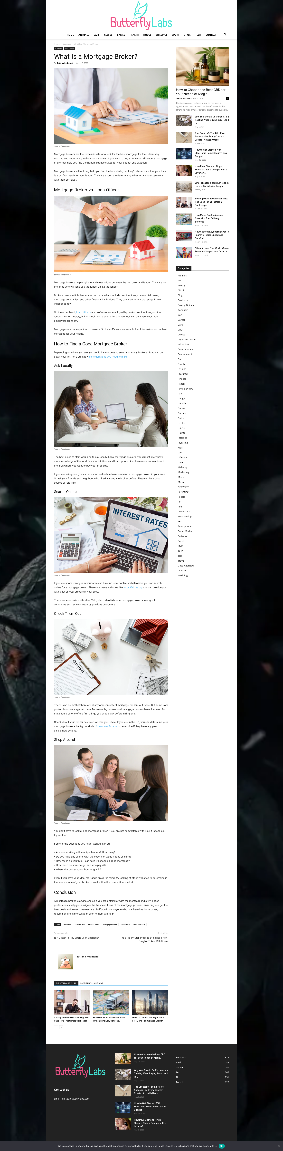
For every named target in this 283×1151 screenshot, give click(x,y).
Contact (211, 34)
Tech (198, 34)
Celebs (108, 34)
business (67, 924)
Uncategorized (186, 565)
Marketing (183, 472)
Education (183, 344)
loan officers (83, 312)
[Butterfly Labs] (141, 15)
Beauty (181, 285)
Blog (180, 295)
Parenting (183, 491)
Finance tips (80, 924)
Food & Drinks (185, 388)
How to (181, 432)
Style (187, 34)
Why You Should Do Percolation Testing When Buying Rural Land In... (212, 120)
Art (179, 280)
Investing (183, 442)
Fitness (182, 383)
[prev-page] (56, 1027)
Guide (181, 418)
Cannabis (183, 310)
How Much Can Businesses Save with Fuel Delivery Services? (209, 218)
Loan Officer (93, 924)
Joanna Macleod (183, 98)
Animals (83, 34)
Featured (183, 373)
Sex (180, 521)
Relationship (185, 516)
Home (70, 34)
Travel (181, 560)
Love (180, 462)
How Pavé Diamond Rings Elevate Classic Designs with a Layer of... (211, 169)
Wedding (183, 575)
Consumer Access (106, 726)
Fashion (182, 369)
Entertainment (186, 349)
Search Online (139, 924)
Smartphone (184, 526)
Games (121, 34)
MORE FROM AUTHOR (91, 983)
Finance (182, 378)
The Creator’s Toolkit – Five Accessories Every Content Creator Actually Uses (210, 136)
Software (183, 536)
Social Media (185, 531)
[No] (279, 1146)
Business (67, 43)
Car (180, 314)
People (181, 496)
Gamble (182, 403)
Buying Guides (186, 305)
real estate (125, 924)
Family (181, 364)
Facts (180, 359)
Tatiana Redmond (65, 63)
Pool (180, 506)
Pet (179, 501)
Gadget (182, 398)
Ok (221, 1146)
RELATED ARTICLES (66, 983)
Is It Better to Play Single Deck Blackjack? (76, 937)
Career (181, 319)
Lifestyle (161, 34)
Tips (180, 555)
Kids (180, 447)
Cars (97, 34)
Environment (185, 354)
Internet (182, 437)
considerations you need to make (108, 356)
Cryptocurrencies (187, 339)
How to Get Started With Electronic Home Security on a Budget (211, 153)
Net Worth (183, 486)
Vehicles (182, 570)
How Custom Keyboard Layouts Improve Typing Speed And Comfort (212, 235)
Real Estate (69, 48)
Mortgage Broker (110, 924)
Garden (182, 413)
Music (181, 482)
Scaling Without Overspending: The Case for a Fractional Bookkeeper (211, 201)
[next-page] (61, 1027)
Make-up (183, 467)
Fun (180, 393)
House (147, 34)
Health (134, 34)
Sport (175, 34)
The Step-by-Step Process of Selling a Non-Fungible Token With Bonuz (144, 939)
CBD (180, 329)
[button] (225, 35)
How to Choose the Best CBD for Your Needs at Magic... (201, 92)
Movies (182, 477)
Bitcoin (181, 290)
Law (180, 452)
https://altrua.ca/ (132, 587)
